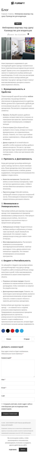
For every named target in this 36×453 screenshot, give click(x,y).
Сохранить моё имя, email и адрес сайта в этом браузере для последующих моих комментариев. (16, 406)
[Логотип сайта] (18, 3)
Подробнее (13, 449)
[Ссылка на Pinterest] (12, 331)
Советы (11, 14)
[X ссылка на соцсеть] (8, 331)
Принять (23, 449)
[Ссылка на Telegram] (22, 331)
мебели (30, 96)
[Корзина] (34, 3)
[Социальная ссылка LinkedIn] (17, 331)
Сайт (3, 396)
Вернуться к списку (18, 339)
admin (12, 34)
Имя (3, 379)
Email (3, 388)
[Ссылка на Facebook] (3, 331)
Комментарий (6, 358)
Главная (4, 14)
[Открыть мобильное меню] (2, 3)
